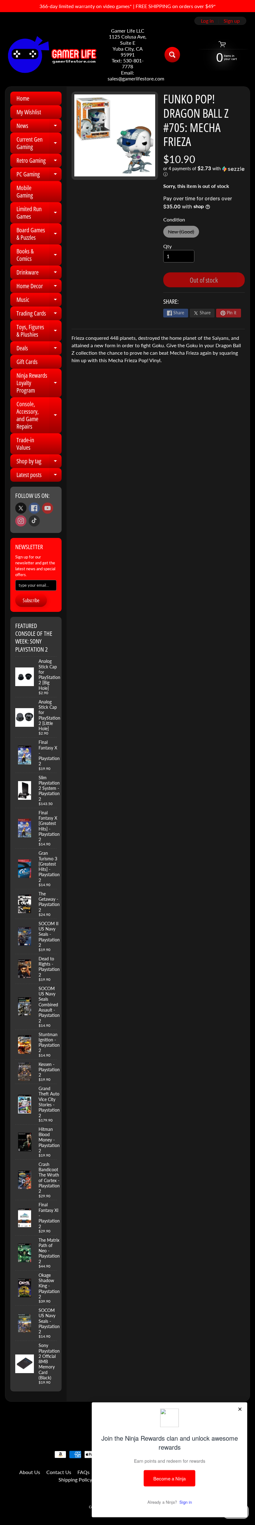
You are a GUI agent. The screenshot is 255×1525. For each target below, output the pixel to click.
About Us (29, 1472)
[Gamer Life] (51, 54)
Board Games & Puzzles (39, 234)
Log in (207, 20)
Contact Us (58, 1472)
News (39, 127)
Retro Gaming (39, 161)
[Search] (172, 54)
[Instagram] (20, 520)
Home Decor (39, 287)
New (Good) (183, 233)
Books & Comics (39, 255)
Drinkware (39, 273)
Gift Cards (27, 361)
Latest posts (39, 476)
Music (39, 301)
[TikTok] (34, 520)
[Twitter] (20, 508)
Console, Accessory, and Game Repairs (39, 415)
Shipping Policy (75, 1479)
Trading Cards (39, 314)
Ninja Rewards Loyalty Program (39, 382)
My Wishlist (28, 112)
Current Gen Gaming (39, 143)
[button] (204, 171)
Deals (39, 349)
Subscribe (31, 600)
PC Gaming (39, 175)
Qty (167, 246)
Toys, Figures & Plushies (39, 331)
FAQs (83, 1472)
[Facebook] (34, 508)
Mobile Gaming (24, 191)
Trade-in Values (25, 444)
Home (22, 98)
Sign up (232, 20)
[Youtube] (47, 508)
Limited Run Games (39, 213)
